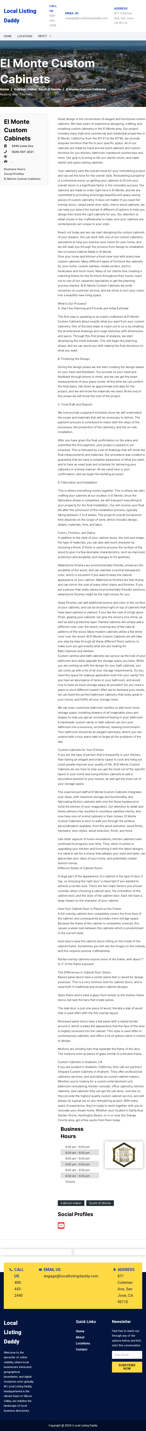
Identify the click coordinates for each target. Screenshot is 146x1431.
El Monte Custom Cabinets (22, 179)
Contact (81, 1349)
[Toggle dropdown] (50, 36)
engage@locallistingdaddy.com (86, 18)
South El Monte (49, 89)
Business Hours (14, 169)
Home (8, 36)
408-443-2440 (52, 20)
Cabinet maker (25, 89)
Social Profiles (14, 174)
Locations (24, 36)
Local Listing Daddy (20, 16)
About (80, 1337)
